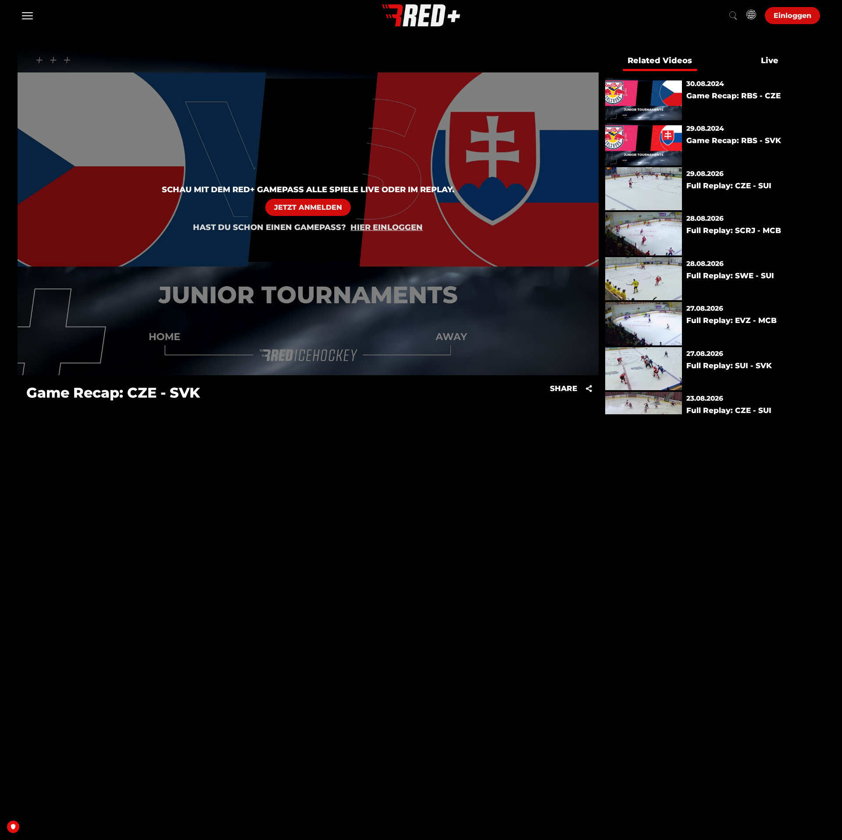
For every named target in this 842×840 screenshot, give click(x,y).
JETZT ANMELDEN (308, 207)
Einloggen (792, 15)
